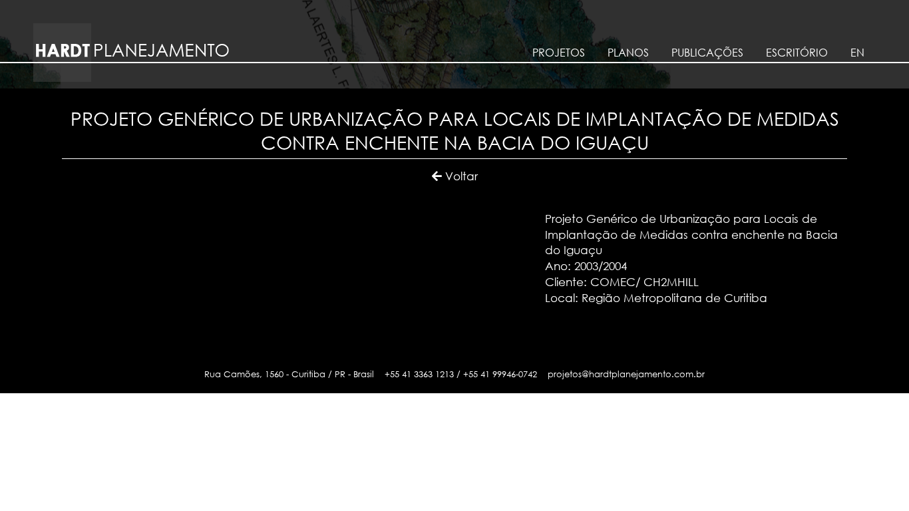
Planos (628, 52)
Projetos (558, 52)
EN (857, 52)
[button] (455, 176)
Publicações (707, 52)
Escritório (797, 52)
